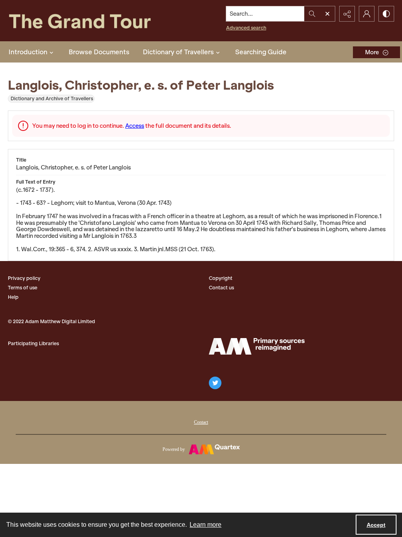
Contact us (221, 288)
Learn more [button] (205, 524)
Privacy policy (24, 278)
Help (13, 297)
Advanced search (246, 28)
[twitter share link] (215, 383)
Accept (376, 525)
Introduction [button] (28, 52)
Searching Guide (261, 52)
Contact (201, 422)
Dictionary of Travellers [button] (178, 52)
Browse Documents (99, 52)
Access (134, 125)
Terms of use (22, 288)
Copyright (220, 278)
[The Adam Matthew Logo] (257, 346)
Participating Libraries (33, 343)
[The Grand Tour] (93, 20)
